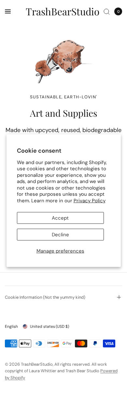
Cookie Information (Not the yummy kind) (45, 297)
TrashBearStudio (62, 11)
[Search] (106, 11)
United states (49, 326)
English (11, 326)
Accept (60, 218)
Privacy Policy (90, 200)
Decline (60, 234)
